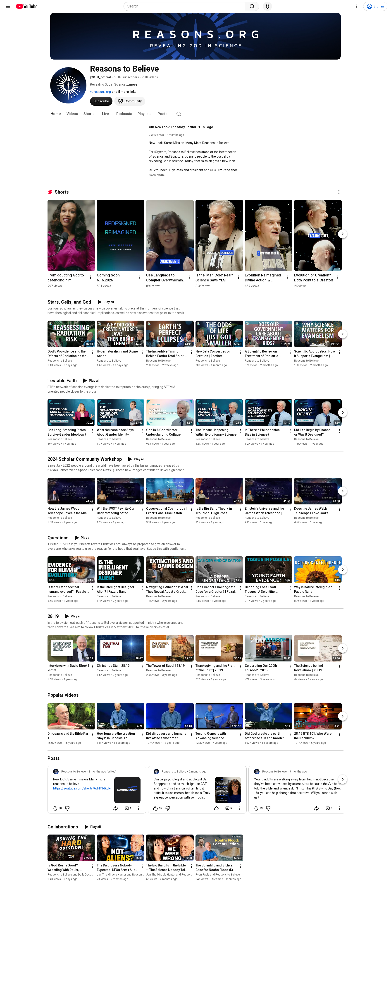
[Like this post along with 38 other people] (55, 808)
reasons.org (102, 92)
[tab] (55, 113)
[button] (157, 174)
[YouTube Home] (27, 6)
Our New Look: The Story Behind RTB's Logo (181, 127)
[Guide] (8, 6)
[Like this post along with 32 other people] (155, 808)
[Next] (342, 233)
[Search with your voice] (267, 6)
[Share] (115, 808)
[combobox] (185, 6)
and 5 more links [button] (124, 92)
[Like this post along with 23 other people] (256, 808)
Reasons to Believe (60, 360)
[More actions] (338, 192)
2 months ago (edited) (102, 771)
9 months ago (298, 771)
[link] (97, 791)
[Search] (252, 6)
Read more (157, 174)
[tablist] (195, 113)
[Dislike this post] (67, 808)
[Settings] (357, 6)
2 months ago (197, 771)
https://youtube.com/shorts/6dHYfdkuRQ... (84, 788)
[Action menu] (138, 808)
